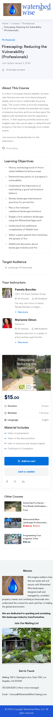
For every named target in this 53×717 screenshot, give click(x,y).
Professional (28, 23)
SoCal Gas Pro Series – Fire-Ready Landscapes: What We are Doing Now (35, 506)
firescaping (12, 148)
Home (5, 23)
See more (22, 312)
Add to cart (28, 461)
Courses (15, 23)
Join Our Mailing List (26, 623)
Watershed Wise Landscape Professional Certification (34, 522)
